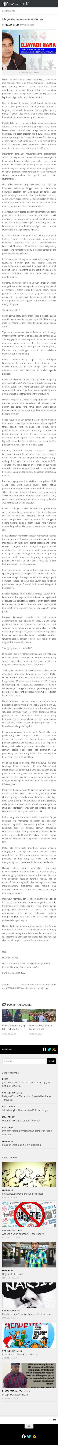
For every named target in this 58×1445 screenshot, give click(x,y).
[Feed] (54, 1049)
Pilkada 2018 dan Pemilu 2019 (16, 1391)
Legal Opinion (8, 1107)
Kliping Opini (8, 11)
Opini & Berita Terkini (12, 1093)
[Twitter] (49, 1049)
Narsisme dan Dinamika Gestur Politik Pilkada (26, 1314)
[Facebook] (44, 1049)
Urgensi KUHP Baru (12, 1274)
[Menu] (54, 3)
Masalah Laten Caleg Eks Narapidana (21, 1144)
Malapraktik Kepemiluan (15, 1394)
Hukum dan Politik (11, 1311)
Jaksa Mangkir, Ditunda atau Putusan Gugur (25, 1110)
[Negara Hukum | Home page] (20, 3)
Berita (5, 1079)
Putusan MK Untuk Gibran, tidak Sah (21, 1120)
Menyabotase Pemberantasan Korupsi (22, 1193)
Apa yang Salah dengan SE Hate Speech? (23, 1233)
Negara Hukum (12, 25)
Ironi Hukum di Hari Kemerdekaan (20, 1354)
